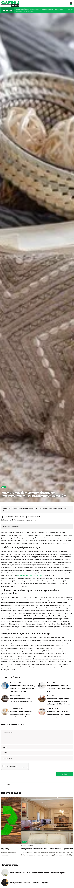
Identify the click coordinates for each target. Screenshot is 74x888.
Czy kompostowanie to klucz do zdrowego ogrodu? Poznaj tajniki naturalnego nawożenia (35, 849)
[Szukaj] (3, 784)
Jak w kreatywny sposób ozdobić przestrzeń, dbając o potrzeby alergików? (38, 873)
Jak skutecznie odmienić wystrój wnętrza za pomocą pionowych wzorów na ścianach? (22, 688)
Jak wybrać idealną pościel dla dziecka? (31, 9)
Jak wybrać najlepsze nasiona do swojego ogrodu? (29, 883)
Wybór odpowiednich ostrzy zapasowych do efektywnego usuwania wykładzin (58, 714)
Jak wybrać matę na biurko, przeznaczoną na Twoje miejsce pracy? (59, 688)
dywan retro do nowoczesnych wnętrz (31, 576)
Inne (3, 487)
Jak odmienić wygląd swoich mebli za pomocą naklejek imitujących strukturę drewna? (58, 701)
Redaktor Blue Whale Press (14, 517)
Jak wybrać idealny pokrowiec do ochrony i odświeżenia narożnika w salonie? (21, 714)
